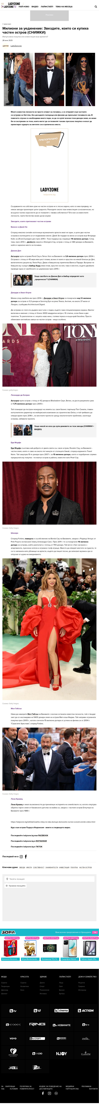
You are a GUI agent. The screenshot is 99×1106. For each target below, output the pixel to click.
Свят (61, 986)
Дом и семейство (87, 977)
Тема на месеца (64, 6)
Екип (7, 1086)
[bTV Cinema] (61, 1010)
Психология (44, 990)
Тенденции (5, 986)
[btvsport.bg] (37, 1038)
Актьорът (15, 256)
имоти (29, 867)
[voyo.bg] (13, 1038)
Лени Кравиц (17, 804)
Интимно (43, 994)
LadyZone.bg (16, 46)
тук (95, 932)
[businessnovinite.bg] (61, 1038)
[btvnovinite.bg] (61, 1024)
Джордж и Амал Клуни (54, 298)
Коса (22, 990)
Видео (35, 6)
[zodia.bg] (86, 1038)
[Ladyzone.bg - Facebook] (25, 862)
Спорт (42, 986)
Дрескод (4, 990)
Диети (42, 983)
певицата (29, 538)
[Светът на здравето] (13, 1052)
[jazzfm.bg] (13, 1066)
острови (17, 115)
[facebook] (42, 1093)
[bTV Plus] (86, 1024)
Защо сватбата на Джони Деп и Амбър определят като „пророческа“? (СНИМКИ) (59, 278)
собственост (38, 867)
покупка (74, 867)
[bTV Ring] (37, 1024)
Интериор (82, 990)
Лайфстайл (47, 6)
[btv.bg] (13, 1010)
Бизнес (62, 990)
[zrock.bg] (37, 1066)
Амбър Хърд (34, 266)
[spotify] (56, 1093)
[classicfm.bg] (86, 1052)
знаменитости (51, 867)
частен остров (85, 867)
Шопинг (4, 994)
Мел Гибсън (32, 714)
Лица (61, 983)
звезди (22, 867)
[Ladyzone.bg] (16, 3)
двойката (31, 242)
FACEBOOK (43, 835)
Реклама (85, 1086)
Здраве (43, 977)
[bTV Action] (86, 1010)
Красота (24, 977)
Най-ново (24, 6)
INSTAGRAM (41, 841)
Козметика (24, 986)
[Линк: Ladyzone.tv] (8, 6)
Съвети (4, 983)
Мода (4, 977)
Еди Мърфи (16, 448)
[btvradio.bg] (37, 1052)
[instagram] (49, 1093)
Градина (81, 986)
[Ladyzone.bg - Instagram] (21, 856)
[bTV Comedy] (37, 1010)
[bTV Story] (13, 1024)
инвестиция (64, 867)
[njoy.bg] (61, 1052)
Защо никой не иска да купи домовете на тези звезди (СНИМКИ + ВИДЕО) (64, 428)
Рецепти (81, 983)
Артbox (62, 994)
